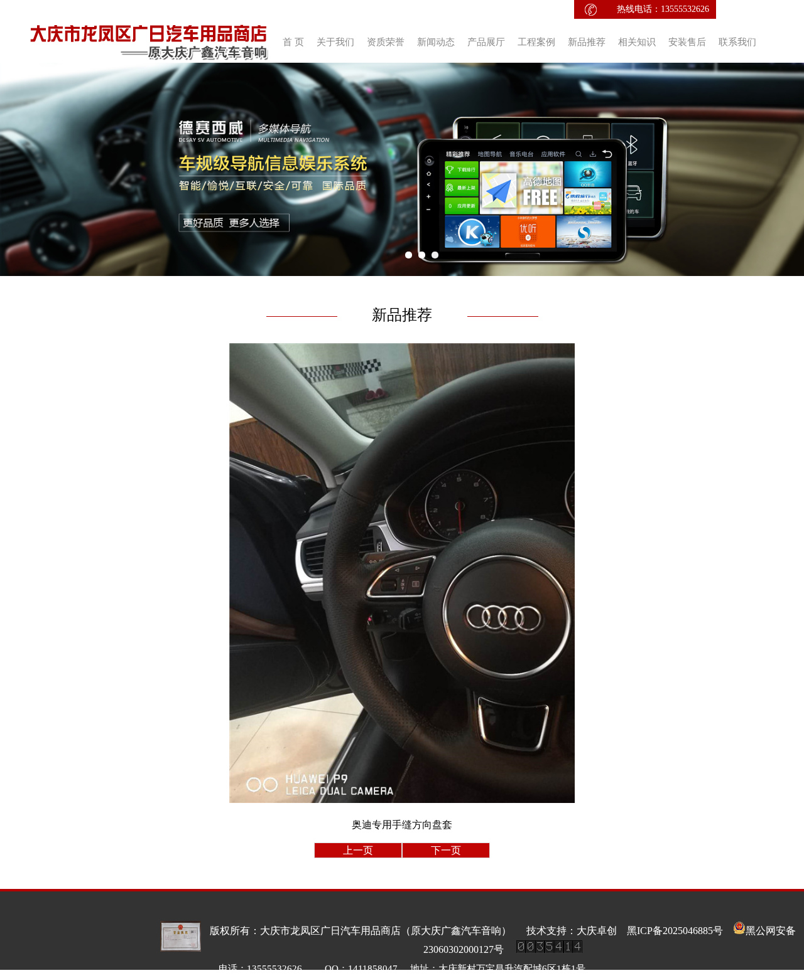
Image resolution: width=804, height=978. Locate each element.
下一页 (446, 850)
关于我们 (335, 42)
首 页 (293, 42)
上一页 (358, 850)
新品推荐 (587, 42)
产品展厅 (486, 42)
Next (788, 169)
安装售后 (687, 42)
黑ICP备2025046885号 (680, 930)
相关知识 (637, 42)
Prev (16, 169)
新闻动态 (436, 42)
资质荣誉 (386, 42)
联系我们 (737, 42)
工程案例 (536, 42)
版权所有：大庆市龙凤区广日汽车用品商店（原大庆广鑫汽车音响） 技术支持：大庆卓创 (418, 930)
